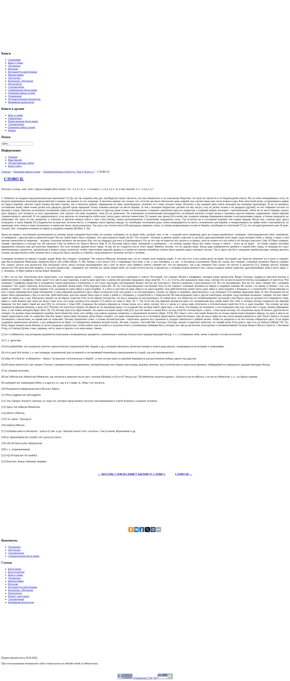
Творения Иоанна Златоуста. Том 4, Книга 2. (68, 171)
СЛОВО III (183, 474)
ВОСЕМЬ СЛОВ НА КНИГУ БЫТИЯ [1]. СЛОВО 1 (131, 474)
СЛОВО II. (14, 179)
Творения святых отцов (26, 171)
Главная (5, 171)
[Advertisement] (102, 24)
